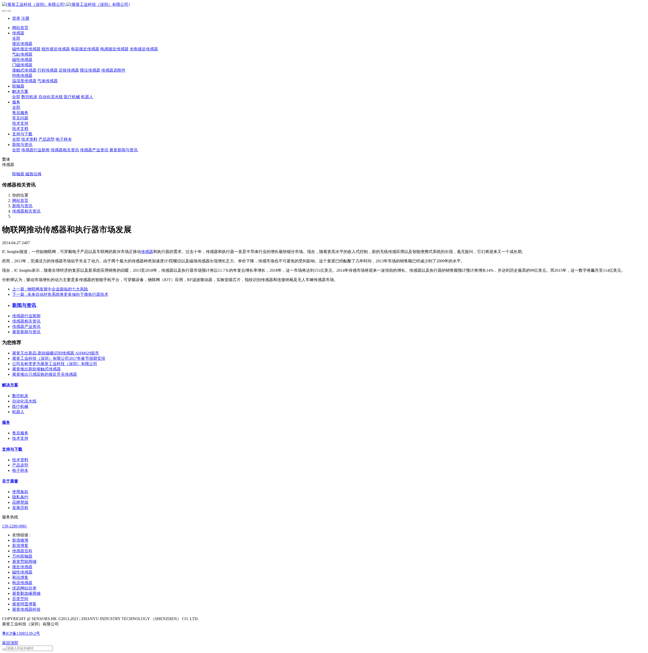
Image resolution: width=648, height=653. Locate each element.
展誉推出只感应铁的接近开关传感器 (44, 374)
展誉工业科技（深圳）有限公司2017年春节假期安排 (58, 358)
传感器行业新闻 (26, 316)
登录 (16, 18)
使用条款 (20, 492)
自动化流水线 (24, 401)
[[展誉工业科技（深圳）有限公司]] (324, 4)
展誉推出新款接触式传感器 (36, 369)
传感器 (147, 251)
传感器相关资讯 (26, 211)
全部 (16, 38)
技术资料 (20, 460)
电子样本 (20, 470)
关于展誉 (10, 481)
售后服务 (20, 433)
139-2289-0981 (14, 526)
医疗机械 (20, 406)
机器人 (18, 412)
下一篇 (60, 294)
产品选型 (20, 465)
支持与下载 (12, 449)
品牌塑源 (20, 502)
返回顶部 (10, 643)
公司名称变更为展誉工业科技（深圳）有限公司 (54, 364)
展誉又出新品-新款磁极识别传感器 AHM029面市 (55, 353)
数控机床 (20, 396)
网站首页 (20, 28)
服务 (6, 422)
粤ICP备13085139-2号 (21, 633)
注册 (25, 18)
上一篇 (50, 289)
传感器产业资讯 (26, 326)
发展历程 (20, 507)
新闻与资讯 (22, 206)
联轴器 (18, 174)
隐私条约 (20, 497)
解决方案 (10, 385)
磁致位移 (33, 174)
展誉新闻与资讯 (26, 332)
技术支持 (20, 438)
